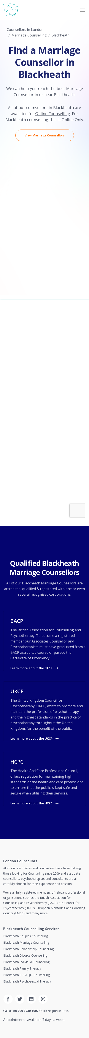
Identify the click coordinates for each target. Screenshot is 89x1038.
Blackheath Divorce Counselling (25, 955)
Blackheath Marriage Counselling (26, 942)
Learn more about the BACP (31, 668)
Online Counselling (52, 113)
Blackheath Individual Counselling (26, 962)
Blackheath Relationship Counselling (28, 949)
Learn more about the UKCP (31, 738)
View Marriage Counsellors (45, 135)
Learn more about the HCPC (31, 803)
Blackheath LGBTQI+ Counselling (26, 975)
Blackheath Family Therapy (22, 968)
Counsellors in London (25, 29)
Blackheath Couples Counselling (25, 936)
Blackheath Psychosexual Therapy (27, 981)
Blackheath (60, 35)
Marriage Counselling (29, 35)
